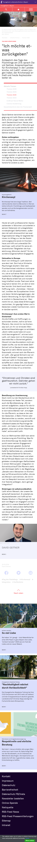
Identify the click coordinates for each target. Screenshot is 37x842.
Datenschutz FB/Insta (13, 794)
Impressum (8, 780)
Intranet (6, 825)
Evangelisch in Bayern (7, 6)
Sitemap (6, 820)
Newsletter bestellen (13, 798)
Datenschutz (8, 785)
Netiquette (7, 807)
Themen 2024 (11, 95)
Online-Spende (10, 803)
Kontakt (6, 776)
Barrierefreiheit (10, 789)
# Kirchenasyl (25, 579)
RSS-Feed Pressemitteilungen (17, 816)
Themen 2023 (12, 98)
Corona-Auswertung (14, 104)
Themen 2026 (12, 89)
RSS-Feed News (10, 811)
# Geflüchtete (17, 582)
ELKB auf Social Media (15, 101)
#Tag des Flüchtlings (10, 579)
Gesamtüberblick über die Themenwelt (18, 107)
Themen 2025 (12, 92)
